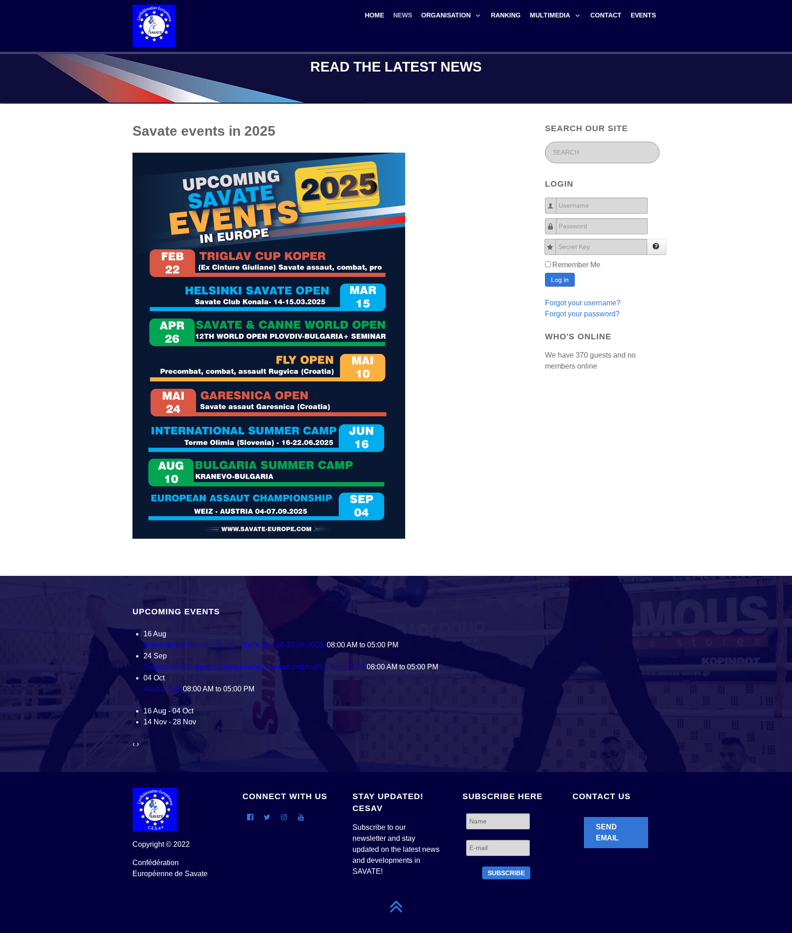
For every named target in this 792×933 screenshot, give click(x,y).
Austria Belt (162, 689)
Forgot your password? (582, 314)
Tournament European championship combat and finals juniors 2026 (254, 667)
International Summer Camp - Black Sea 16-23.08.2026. (234, 645)
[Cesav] (154, 25)
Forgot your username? (583, 303)
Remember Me (576, 265)
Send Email (607, 832)
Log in (560, 279)
